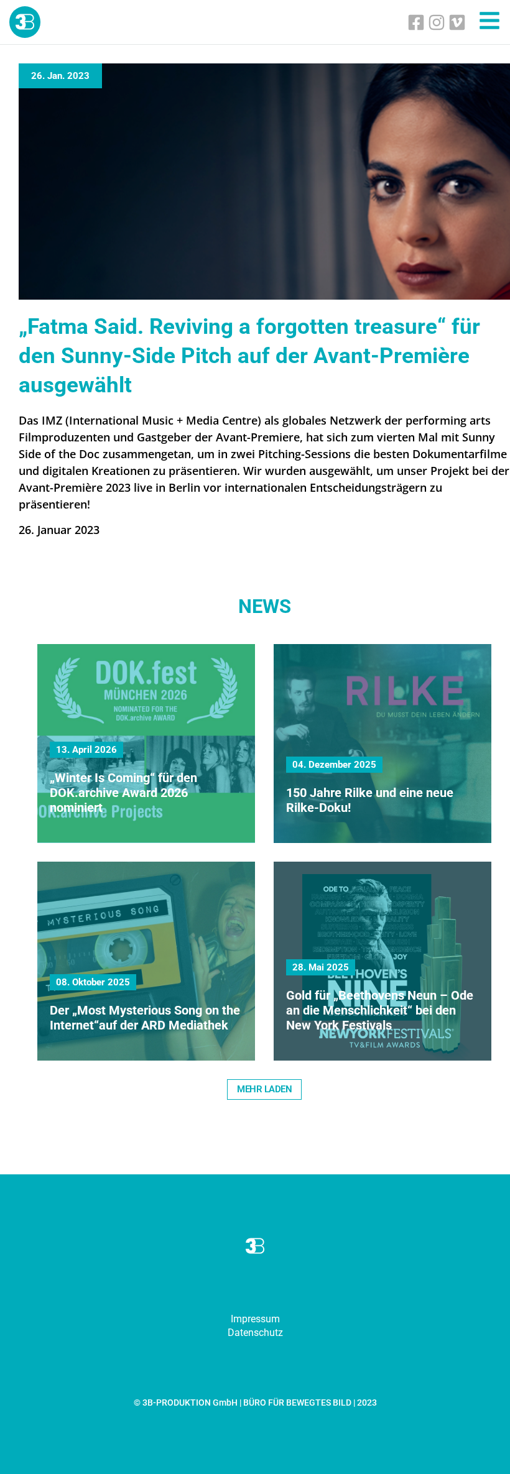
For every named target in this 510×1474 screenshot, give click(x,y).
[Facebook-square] (416, 22)
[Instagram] (436, 22)
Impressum (255, 1319)
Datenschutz (255, 1332)
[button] (264, 1089)
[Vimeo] (457, 22)
